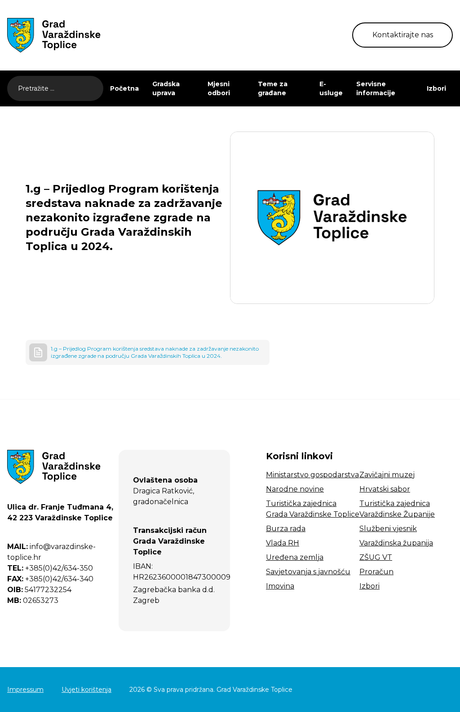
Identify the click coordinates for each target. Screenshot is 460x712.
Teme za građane (273, 88)
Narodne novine (295, 489)
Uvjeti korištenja (86, 690)
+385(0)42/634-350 (50, 568)
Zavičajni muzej (387, 474)
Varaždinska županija (396, 543)
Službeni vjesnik (388, 528)
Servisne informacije (375, 88)
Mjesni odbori (219, 88)
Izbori (436, 88)
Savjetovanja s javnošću (308, 571)
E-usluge (331, 88)
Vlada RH (282, 543)
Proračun (376, 571)
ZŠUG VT (375, 557)
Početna (124, 88)
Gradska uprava (166, 88)
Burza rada (285, 528)
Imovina (280, 586)
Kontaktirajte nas (402, 35)
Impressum (25, 690)
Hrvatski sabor (384, 489)
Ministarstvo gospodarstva (312, 474)
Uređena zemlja (294, 557)
